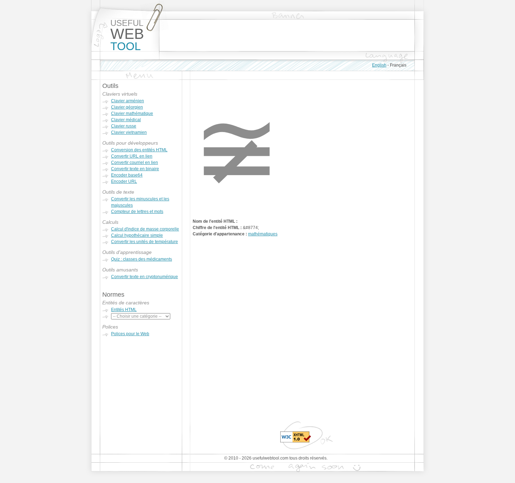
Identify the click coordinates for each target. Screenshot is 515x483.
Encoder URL (124, 181)
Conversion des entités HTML (139, 149)
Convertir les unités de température (144, 241)
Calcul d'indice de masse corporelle (145, 229)
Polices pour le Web (130, 333)
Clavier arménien (127, 100)
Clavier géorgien (127, 107)
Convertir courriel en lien (134, 162)
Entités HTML (124, 309)
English (379, 65)
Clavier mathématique (132, 113)
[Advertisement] (286, 35)
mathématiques (262, 234)
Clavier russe (123, 126)
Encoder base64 (127, 175)
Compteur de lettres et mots (137, 211)
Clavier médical (126, 119)
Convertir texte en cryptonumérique (144, 276)
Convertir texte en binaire (135, 168)
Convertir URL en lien (131, 156)
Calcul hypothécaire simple (137, 235)
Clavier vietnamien (129, 132)
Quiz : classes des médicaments (141, 259)
